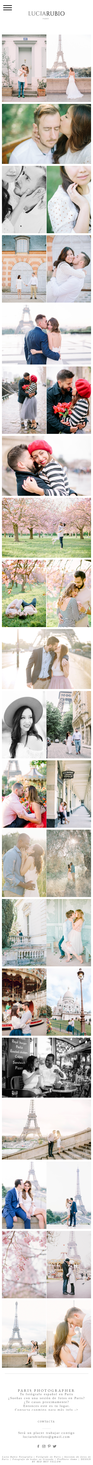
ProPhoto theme (67, 1459)
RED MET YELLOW (49, 1461)
